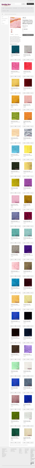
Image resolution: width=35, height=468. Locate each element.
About (8, 10)
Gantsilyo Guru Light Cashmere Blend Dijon (14, 188)
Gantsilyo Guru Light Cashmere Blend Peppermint (28, 238)
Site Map (3, 456)
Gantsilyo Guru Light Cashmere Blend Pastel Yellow (27, 438)
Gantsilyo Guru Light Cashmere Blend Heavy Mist (15, 221)
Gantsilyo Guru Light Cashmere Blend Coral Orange (27, 105)
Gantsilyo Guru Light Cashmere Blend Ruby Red (27, 88)
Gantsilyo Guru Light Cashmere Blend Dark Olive (15, 171)
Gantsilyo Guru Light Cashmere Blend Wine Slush (27, 221)
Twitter (32, 463)
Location (4, 10)
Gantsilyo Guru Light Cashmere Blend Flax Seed (27, 271)
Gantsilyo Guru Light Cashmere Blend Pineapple (27, 155)
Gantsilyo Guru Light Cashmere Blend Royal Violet (28, 254)
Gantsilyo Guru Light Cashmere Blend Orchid (27, 188)
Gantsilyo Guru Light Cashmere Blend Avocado (15, 421)
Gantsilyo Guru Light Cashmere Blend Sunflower (15, 304)
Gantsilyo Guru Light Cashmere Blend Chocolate (15, 338)
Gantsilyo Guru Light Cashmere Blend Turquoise (15, 288)
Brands (20, 450)
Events (28, 8)
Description (12, 34)
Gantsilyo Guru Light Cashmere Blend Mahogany (27, 288)
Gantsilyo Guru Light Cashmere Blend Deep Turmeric (27, 205)
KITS (19, 8)
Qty (22, 30)
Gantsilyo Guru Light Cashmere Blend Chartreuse (15, 121)
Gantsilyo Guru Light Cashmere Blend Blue (14, 388)
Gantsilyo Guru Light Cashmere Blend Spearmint (15, 238)
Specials (20, 451)
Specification (16, 34)
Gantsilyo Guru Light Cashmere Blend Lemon (27, 304)
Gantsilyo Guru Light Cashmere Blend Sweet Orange (14, 105)
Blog (31, 8)
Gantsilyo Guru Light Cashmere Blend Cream (14, 138)
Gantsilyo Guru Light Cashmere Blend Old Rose (15, 404)
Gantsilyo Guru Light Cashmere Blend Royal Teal (15, 55)
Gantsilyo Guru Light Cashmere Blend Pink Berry (15, 71)
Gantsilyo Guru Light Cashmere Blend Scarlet (27, 71)
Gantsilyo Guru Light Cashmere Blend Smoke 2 (27, 138)
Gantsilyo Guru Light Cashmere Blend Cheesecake (28, 171)
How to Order (13, 451)
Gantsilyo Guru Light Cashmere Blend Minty (14, 371)
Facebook (31, 463)
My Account (26, 450)
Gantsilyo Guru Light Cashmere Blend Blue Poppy (15, 321)
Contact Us (12, 450)
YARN (3, 8)
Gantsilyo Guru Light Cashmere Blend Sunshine (15, 88)
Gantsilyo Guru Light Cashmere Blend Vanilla (27, 371)
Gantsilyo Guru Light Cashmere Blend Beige (27, 55)
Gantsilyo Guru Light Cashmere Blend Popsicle (10, 14)
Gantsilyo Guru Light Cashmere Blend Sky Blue (15, 155)
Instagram (31, 464)
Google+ (33, 463)
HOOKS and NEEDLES (8, 8)
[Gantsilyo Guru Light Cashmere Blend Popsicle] (15, 22)
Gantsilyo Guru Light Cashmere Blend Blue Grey (27, 388)
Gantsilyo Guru (26, 25)
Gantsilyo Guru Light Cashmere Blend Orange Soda (27, 122)
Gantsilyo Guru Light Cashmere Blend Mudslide (15, 354)
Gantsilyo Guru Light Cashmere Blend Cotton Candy (15, 205)
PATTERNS (22, 8)
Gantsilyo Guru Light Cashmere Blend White (27, 421)
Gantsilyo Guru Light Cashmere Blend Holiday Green (15, 438)
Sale (25, 8)
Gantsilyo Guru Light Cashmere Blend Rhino (14, 254)
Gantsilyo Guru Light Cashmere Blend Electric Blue (27, 405)
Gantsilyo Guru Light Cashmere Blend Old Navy (27, 338)
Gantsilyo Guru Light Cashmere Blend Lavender (27, 354)
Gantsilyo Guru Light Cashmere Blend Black (27, 321)
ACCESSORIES (15, 8)
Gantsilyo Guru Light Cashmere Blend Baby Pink (15, 271)
